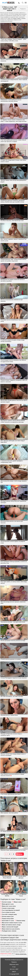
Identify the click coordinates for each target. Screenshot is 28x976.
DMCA (14, 971)
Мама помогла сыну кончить (11, 929)
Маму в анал (18, 902)
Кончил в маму (6, 902)
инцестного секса (5, 953)
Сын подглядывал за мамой (11, 910)
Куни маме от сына (8, 920)
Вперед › (19, 854)
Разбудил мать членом (9, 931)
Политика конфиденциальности (14, 959)
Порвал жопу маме (8, 918)
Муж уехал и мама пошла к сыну (12, 922)
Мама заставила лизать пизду (11, 924)
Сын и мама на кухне (8, 912)
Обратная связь (14, 964)
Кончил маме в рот (8, 916)
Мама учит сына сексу (9, 906)
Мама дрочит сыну (8, 904)
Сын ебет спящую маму (9, 914)
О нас (14, 967)
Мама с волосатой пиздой (10, 927)
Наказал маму (20, 920)
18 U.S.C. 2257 (14, 969)
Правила (14, 962)
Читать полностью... (21, 954)
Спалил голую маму (8, 908)
